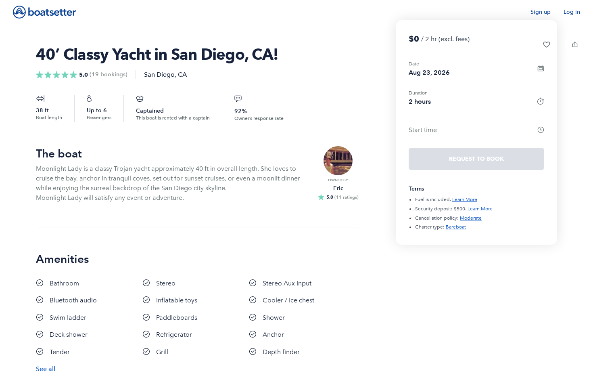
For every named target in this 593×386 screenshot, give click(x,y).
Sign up (540, 11)
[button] (547, 44)
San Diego (159, 74)
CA (182, 74)
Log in (572, 11)
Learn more (464, 199)
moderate (471, 218)
